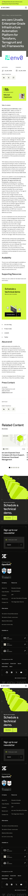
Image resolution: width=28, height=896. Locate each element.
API (12, 594)
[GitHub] (7, 672)
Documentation (15, 591)
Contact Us (5, 602)
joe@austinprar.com (7, 392)
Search (11, 666)
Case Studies (5, 591)
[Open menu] (26, 7)
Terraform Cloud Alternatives (10, 613)
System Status (5, 666)
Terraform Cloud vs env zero (10, 617)
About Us (4, 588)
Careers (4, 595)
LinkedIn (6, 333)
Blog (7, 15)
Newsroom (5, 599)
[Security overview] (4, 570)
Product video (8, 328)
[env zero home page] (5, 556)
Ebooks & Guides (16, 588)
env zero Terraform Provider (19, 598)
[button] (9, 467)
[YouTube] (21, 672)
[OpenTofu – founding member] (6, 564)
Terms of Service (5, 663)
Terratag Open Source (17, 602)
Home (3, 15)
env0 (12, 110)
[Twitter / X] (16, 672)
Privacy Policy (13, 663)
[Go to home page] (5, 7)
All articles (5, 428)
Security (19, 663)
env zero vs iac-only (7, 624)
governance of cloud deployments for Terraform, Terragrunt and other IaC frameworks (11, 180)
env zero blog (7, 324)
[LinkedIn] (12, 672)
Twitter (6, 337)
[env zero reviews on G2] (9, 570)
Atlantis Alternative (7, 621)
